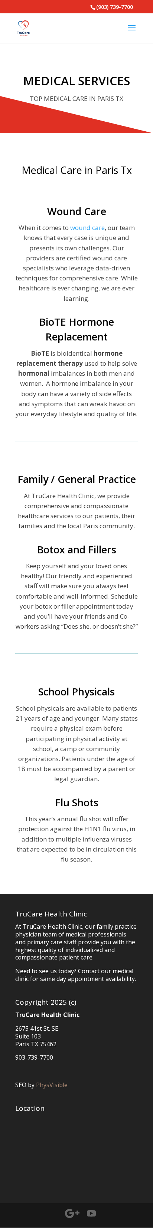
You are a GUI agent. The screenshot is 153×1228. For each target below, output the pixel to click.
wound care (87, 227)
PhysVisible (52, 1085)
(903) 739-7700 (114, 6)
